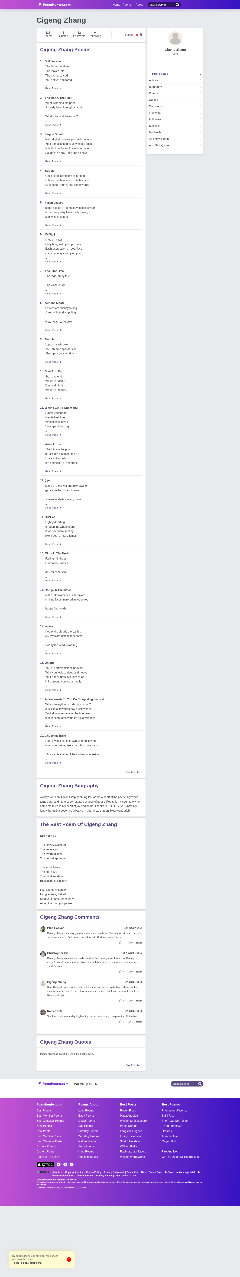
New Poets (43, 1131)
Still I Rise (168, 1115)
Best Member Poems (50, 1115)
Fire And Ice (169, 1151)
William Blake (128, 1146)
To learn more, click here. (27, 1263)
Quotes (153, 100)
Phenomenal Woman (175, 1110)
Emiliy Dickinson (130, 1136)
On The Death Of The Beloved (181, 1156)
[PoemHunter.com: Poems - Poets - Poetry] (54, 5)
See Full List (133, 772)
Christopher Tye (58, 953)
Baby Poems (86, 1115)
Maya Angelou (129, 1115)
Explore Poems (46, 1146)
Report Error (155, 1172)
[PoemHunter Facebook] (59, 1164)
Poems (153, 93)
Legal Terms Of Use (125, 1175)
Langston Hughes (131, 1131)
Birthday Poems (88, 1131)
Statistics (154, 126)
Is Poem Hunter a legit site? (180, 1172)
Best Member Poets (49, 1136)
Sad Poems (85, 1125)
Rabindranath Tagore (133, 1151)
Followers (155, 119)
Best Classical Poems (50, 1120)
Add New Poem (159, 139)
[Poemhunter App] (45, 1164)
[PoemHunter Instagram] (72, 1164)
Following (155, 113)
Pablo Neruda (128, 1125)
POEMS (79, 1083)
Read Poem (52, 88)
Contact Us (132, 1172)
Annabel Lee (170, 1136)
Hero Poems (86, 1151)
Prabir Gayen (55, 927)
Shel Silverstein (130, 1141)
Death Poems (86, 1120)
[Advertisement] (52, 1241)
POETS (92, 1083)
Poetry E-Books (88, 1156)
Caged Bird (169, 1141)
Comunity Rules (84, 1175)
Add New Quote (159, 145)
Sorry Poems (86, 1146)
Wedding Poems (88, 1136)
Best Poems (44, 1110)
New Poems (44, 1125)
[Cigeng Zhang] (175, 38)
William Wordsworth (132, 1156)
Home (116, 4)
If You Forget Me (172, 1125)
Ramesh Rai (55, 1011)
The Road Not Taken (175, 1120)
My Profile (155, 132)
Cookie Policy (93, 1172)
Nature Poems (87, 1141)
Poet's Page (160, 73)
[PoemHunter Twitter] (65, 1164)
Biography (155, 86)
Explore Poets (45, 1151)
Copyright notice (74, 1172)
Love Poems (86, 1110)
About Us (57, 1172)
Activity (153, 80)
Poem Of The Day (48, 1156)
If (162, 1146)
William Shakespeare (133, 1120)
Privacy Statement (114, 1172)
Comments (156, 106)
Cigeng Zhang (56, 982)
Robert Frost (127, 1110)
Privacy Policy (104, 1175)
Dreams (167, 1131)
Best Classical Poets (49, 1141)
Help (143, 1172)
